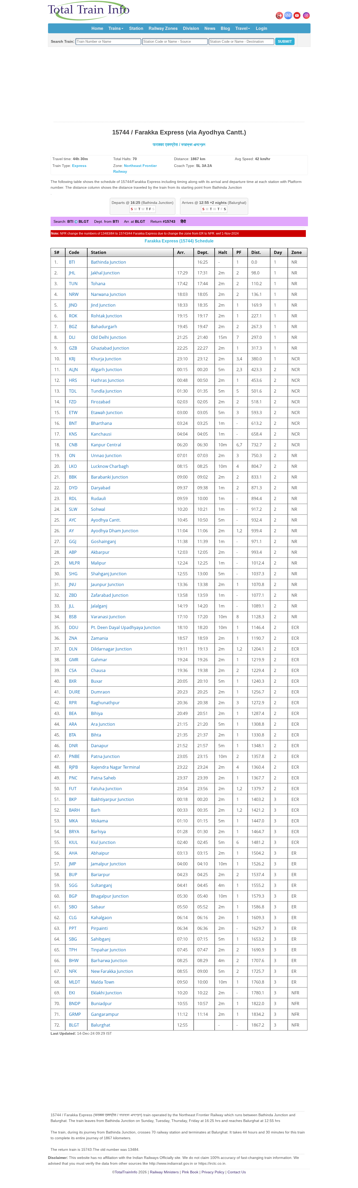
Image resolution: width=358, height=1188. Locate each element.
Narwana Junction (108, 294)
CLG (73, 917)
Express (79, 166)
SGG (73, 885)
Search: (71, 221)
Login (261, 28)
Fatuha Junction (106, 788)
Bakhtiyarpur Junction (112, 799)
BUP (73, 874)
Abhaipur (100, 853)
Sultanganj (101, 885)
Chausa (98, 670)
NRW (74, 294)
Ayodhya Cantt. (106, 520)
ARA (73, 724)
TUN (73, 283)
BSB (73, 617)
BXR (73, 681)
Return (162, 221)
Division (191, 28)
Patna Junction (105, 756)
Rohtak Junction (106, 316)
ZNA (73, 638)
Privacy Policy (213, 1172)
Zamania (99, 638)
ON (72, 455)
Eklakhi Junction (106, 993)
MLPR (74, 563)
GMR (73, 660)
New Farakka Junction (112, 971)
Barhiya (98, 831)
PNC (73, 778)
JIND (73, 305)
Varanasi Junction (108, 617)
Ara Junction (103, 724)
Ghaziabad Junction (110, 348)
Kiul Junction (103, 842)
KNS (73, 434)
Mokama (99, 821)
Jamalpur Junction (108, 864)
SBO (73, 907)
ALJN (73, 369)
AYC (72, 520)
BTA (72, 735)
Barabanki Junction (109, 477)
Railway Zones (163, 28)
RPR (73, 703)
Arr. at (134, 221)
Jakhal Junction (105, 273)
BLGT (74, 1025)
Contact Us (236, 1172)
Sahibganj (100, 939)
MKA (73, 821)
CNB (73, 445)
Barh (95, 810)
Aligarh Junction (106, 369)
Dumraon (100, 692)
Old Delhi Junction (108, 337)
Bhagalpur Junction (110, 896)
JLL (71, 606)
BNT (73, 423)
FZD (73, 402)
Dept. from (106, 221)
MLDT (74, 982)
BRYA (74, 831)
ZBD (73, 595)
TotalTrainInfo (126, 1172)
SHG (73, 574)
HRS (73, 380)
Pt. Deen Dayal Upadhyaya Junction (125, 627)
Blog (225, 28)
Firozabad (100, 402)
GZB (73, 348)
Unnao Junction (106, 455)
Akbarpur (100, 552)
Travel (241, 28)
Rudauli (98, 498)
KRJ (72, 359)
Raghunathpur (105, 703)
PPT (73, 928)
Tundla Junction (106, 391)
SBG (73, 939)
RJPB (73, 767)
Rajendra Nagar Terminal (115, 767)
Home (97, 28)
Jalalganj (99, 606)
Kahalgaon (101, 917)
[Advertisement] (179, 84)
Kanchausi (101, 434)
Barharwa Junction (109, 960)
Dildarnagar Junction (111, 649)
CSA (73, 670)
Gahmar (99, 660)
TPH (73, 950)
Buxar (96, 681)
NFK (73, 971)
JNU (72, 584)
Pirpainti (99, 928)
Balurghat (100, 1025)
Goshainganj (103, 541)
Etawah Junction (107, 412)
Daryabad (100, 488)
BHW (74, 960)
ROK (73, 316)
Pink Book (190, 1172)
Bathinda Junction (108, 262)
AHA (73, 853)
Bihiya (97, 713)
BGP (73, 896)
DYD (73, 488)
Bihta (96, 735)
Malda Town (102, 982)
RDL (73, 498)
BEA (73, 713)
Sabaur (98, 907)
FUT (73, 788)
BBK (73, 477)
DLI (72, 337)
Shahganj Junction (109, 574)
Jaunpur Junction (107, 584)
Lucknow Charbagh (110, 466)
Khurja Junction (106, 359)
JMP (72, 864)
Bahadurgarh (104, 326)
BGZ (73, 326)
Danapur (100, 745)
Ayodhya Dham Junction (114, 531)
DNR (73, 745)
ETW (73, 412)
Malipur (98, 563)
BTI (72, 262)
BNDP (74, 1003)
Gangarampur (105, 1014)
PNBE (74, 756)
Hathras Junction (107, 380)
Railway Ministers (164, 1172)
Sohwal (98, 509)
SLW (73, 509)
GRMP (75, 1014)
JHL (72, 273)
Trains (115, 28)
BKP (73, 799)
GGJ (72, 541)
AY (71, 531)
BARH (74, 810)
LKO (73, 466)
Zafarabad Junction (109, 595)
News (209, 28)
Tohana (98, 283)
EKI (72, 993)
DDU (73, 627)
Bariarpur (100, 874)
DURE (74, 692)
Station (136, 28)
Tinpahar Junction (108, 950)
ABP (73, 552)
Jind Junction (103, 305)
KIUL (73, 842)
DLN (73, 649)
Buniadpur (101, 1003)
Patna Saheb (103, 778)
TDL (73, 391)
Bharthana (101, 423)
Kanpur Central (106, 445)
